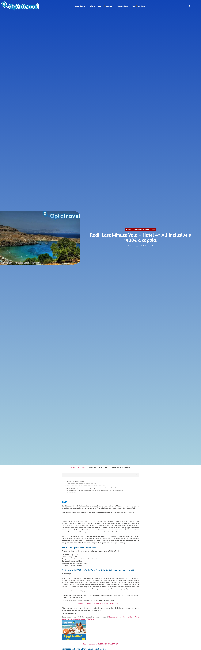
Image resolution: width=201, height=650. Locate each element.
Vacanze (109, 6)
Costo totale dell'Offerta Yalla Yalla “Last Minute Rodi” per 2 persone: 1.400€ (86, 485)
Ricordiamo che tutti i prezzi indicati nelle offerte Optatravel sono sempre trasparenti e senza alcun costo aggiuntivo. (96, 490)
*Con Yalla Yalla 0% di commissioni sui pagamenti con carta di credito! (84, 488)
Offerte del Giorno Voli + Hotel (140, 229)
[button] (189, 6)
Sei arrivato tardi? (72, 492)
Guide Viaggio (80, 6)
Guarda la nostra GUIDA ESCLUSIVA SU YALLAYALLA (100, 644)
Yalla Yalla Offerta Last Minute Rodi (75, 481)
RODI (66, 479)
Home (73, 468)
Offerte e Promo (95, 6)
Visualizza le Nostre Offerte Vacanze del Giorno (79, 494)
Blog (133, 6)
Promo (78, 468)
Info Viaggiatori (122, 6)
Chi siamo (141, 6)
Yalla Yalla (152, 229)
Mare (129, 229)
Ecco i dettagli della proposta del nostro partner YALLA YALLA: (82, 483)
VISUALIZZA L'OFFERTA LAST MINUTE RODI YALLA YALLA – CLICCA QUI (100, 603)
